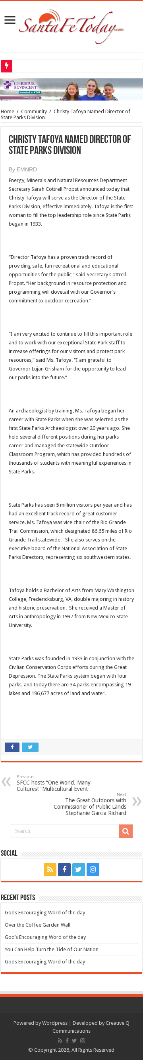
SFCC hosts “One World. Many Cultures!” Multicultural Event (54, 783)
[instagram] (93, 869)
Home (7, 111)
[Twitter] (78, 869)
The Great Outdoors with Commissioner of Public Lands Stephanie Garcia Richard (90, 804)
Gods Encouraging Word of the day (45, 913)
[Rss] (50, 869)
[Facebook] (64, 869)
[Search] (126, 831)
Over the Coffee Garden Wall (37, 925)
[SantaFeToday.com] (71, 24)
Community (34, 111)
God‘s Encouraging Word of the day (45, 937)
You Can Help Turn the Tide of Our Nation (52, 949)
